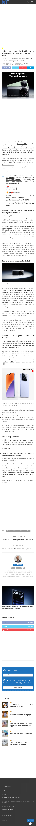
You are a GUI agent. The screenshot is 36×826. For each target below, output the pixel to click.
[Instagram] (19, 568)
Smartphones (6, 48)
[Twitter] (17, 568)
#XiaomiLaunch (12, 184)
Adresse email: (11, 671)
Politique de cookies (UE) (8, 806)
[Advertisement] (18, 24)
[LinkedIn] (24, 568)
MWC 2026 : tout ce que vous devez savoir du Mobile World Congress (18, 802)
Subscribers (30, 630)
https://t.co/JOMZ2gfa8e (16, 198)
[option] (18, 597)
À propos (4, 790)
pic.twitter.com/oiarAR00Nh (17, 200)
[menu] (32, 2)
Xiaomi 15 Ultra (19, 64)
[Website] (12, 568)
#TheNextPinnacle (13, 180)
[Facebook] (14, 568)
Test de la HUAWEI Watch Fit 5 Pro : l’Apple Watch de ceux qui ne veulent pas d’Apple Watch (21, 725)
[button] (32, 823)
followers (30, 622)
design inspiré (26, 226)
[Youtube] (21, 568)
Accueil (4, 59)
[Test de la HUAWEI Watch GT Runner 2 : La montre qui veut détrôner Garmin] (5, 733)
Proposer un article (7, 809)
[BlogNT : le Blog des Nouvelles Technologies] (5, 2)
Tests (11, 702)
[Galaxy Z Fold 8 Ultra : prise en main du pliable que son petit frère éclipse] (5, 705)
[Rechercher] (28, 2)
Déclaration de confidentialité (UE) (11, 797)
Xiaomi (6, 64)
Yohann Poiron (16, 63)
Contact (4, 794)
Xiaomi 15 (11, 64)
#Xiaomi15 (10, 178)
